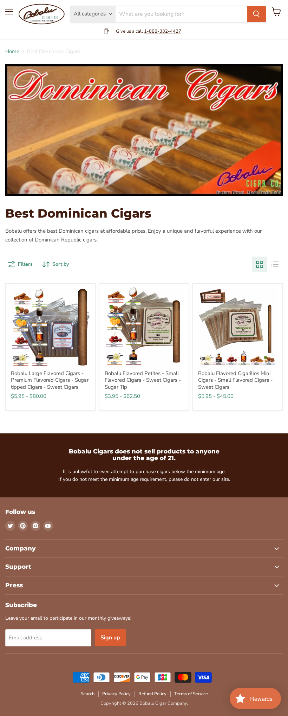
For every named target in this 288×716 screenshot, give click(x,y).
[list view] (275, 264)
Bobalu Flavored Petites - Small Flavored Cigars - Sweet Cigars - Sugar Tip (143, 380)
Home (12, 51)
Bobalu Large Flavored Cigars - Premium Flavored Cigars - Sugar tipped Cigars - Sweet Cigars (50, 380)
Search (87, 694)
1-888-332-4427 (162, 31)
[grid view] (259, 264)
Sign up (110, 637)
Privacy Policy (116, 694)
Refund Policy (152, 694)
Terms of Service (191, 694)
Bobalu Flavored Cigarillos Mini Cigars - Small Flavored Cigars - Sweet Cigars (235, 380)
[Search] (256, 14)
